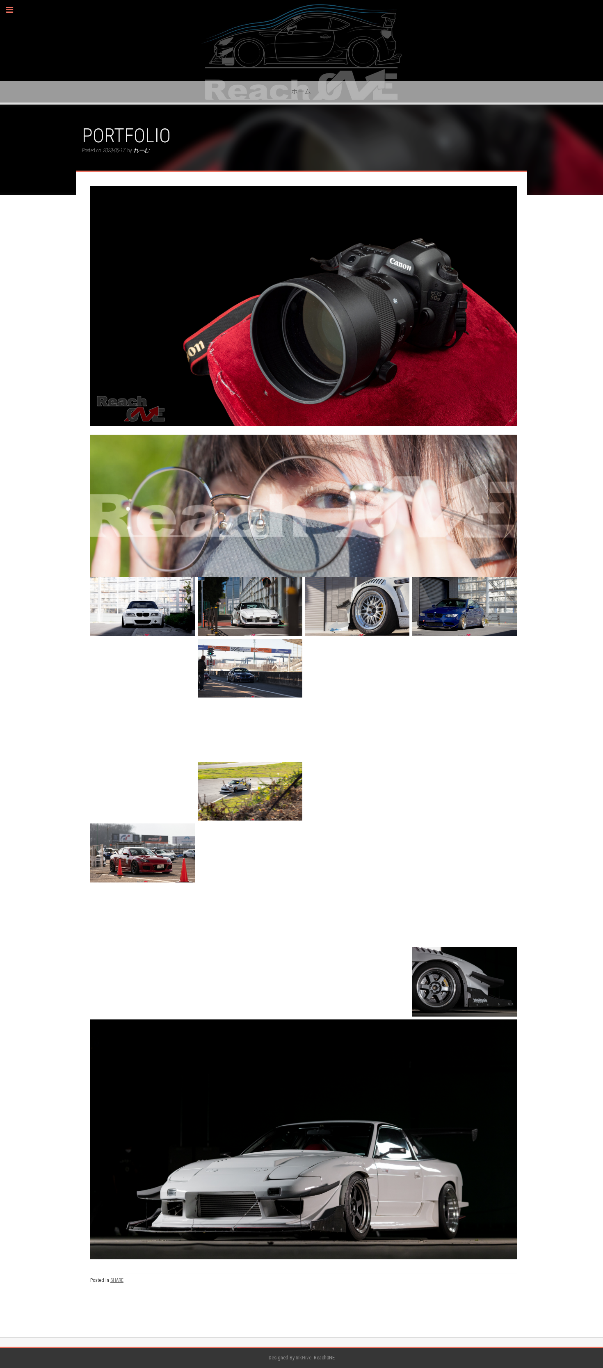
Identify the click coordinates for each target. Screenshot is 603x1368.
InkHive (303, 1357)
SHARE (116, 1280)
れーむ (141, 150)
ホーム (301, 91)
